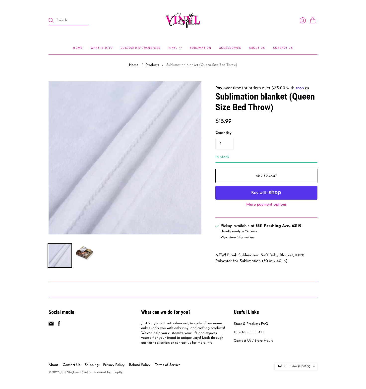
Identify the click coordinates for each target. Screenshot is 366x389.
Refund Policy (139, 365)
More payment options (266, 205)
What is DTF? (102, 48)
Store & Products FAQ (251, 324)
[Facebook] (59, 325)
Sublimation (200, 48)
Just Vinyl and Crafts (76, 372)
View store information (237, 237)
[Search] (51, 20)
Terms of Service (167, 365)
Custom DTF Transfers (140, 48)
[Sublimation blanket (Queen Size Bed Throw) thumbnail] (60, 255)
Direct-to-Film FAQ (249, 332)
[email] (51, 325)
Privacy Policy (113, 365)
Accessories (230, 48)
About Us (257, 48)
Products (152, 65)
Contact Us (283, 48)
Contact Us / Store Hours (253, 341)
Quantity (223, 133)
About (53, 365)
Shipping (92, 365)
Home (77, 48)
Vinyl (172, 48)
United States (293, 366)
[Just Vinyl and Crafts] (183, 20)
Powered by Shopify (107, 372)
